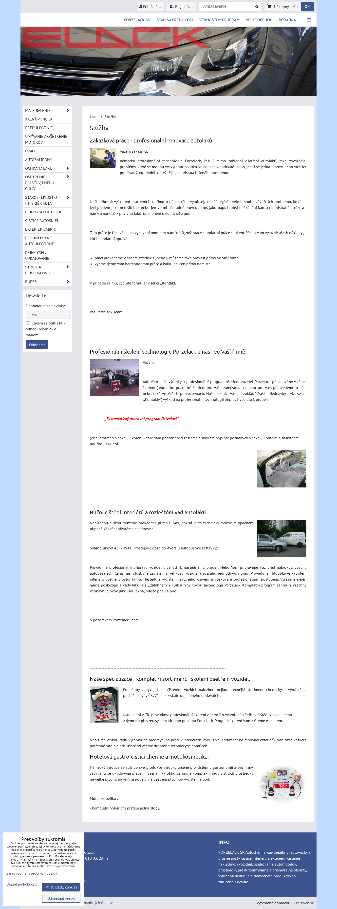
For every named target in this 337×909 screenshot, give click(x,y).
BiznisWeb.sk (303, 902)
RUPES (31, 281)
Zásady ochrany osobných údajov (85, 902)
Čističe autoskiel (42, 220)
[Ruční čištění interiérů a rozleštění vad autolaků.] (281, 539)
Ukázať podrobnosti (21, 884)
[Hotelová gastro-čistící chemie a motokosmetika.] (281, 785)
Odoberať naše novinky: (46, 305)
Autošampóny (38, 159)
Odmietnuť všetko (61, 898)
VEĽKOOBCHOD (259, 19)
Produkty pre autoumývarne (39, 240)
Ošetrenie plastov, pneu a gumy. (40, 182)
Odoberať (37, 344)
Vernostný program (219, 19)
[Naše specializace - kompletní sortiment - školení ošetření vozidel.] (104, 706)
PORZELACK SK (137, 19)
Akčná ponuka (38, 119)
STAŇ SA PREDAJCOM (175, 19)
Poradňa (287, 19)
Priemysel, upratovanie (37, 255)
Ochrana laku (38, 168)
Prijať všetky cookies (61, 887)
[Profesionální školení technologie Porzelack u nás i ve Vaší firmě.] (114, 378)
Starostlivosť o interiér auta (41, 200)
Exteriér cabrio (40, 229)
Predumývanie (39, 127)
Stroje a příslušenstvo (39, 269)
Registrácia (183, 6)
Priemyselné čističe (45, 211)
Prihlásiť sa (151, 6)
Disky (30, 150)
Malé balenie (38, 110)
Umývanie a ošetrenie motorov (46, 139)
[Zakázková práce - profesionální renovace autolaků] (103, 158)
